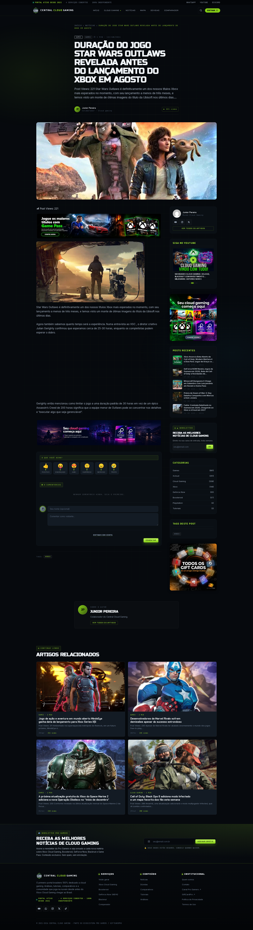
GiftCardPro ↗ (188, 894)
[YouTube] (175, 222)
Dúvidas (155, 10)
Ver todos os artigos (193, 228)
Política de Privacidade (192, 899)
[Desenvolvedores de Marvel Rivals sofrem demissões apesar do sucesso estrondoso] (172, 699)
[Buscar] (201, 10)
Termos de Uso (189, 904)
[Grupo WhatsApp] (46, 908)
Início (96, 10)
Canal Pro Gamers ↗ (191, 889)
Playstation (178, 503)
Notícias (131, 10)
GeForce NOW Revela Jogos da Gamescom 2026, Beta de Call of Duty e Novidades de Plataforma (198, 371)
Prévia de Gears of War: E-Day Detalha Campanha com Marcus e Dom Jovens (199, 395)
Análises (144, 899)
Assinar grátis (205, 841)
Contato (185, 884)
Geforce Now (179, 492)
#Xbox (48, 557)
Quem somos (188, 879)
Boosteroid (178, 497)
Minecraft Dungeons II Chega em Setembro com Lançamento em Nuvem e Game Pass (198, 383)
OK (209, 447)
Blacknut (103, 899)
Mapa (143, 10)
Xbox (175, 486)
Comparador (171, 10)
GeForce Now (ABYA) (108, 894)
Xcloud (176, 476)
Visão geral (104, 879)
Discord (216, 2)
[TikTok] (66, 908)
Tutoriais (177, 508)
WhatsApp (191, 2)
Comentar (151, 540)
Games (176, 470)
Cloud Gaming (111, 10)
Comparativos (146, 889)
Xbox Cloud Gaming (108, 884)
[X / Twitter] (189, 222)
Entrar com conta (102, 535)
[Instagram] (182, 222)
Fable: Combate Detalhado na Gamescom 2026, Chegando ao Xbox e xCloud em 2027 (198, 407)
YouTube (204, 2)
